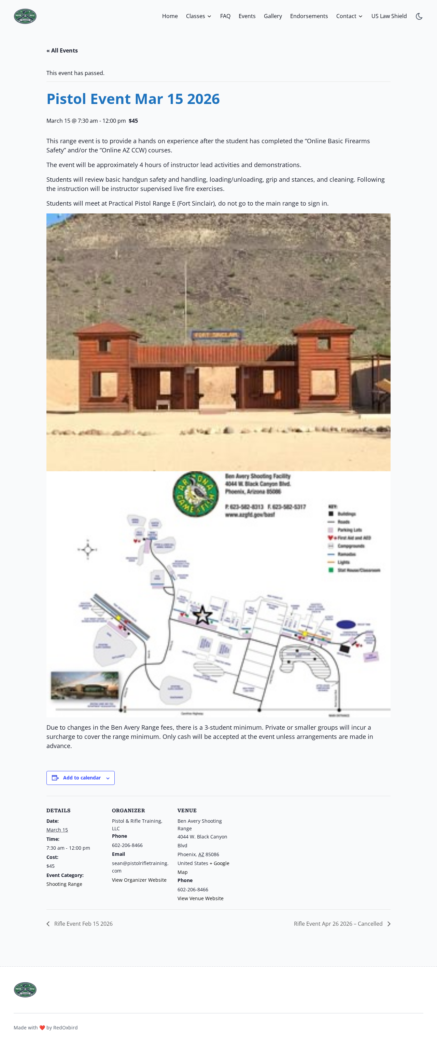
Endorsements (309, 16)
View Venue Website (201, 898)
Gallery (273, 16)
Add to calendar (82, 777)
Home (170, 16)
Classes (195, 16)
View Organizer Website (139, 880)
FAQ (225, 16)
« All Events (62, 50)
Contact (346, 16)
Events (247, 16)
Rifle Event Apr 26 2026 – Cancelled (339, 923)
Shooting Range (64, 884)
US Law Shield (389, 16)
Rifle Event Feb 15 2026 (83, 923)
